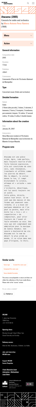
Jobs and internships (9, 352)
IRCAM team (6, 354)
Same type (7, 265)
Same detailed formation (11, 273)
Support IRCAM (7, 361)
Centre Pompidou (7, 363)
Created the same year (19, 265)
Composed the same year (11, 269)
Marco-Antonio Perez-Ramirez (16, 23)
